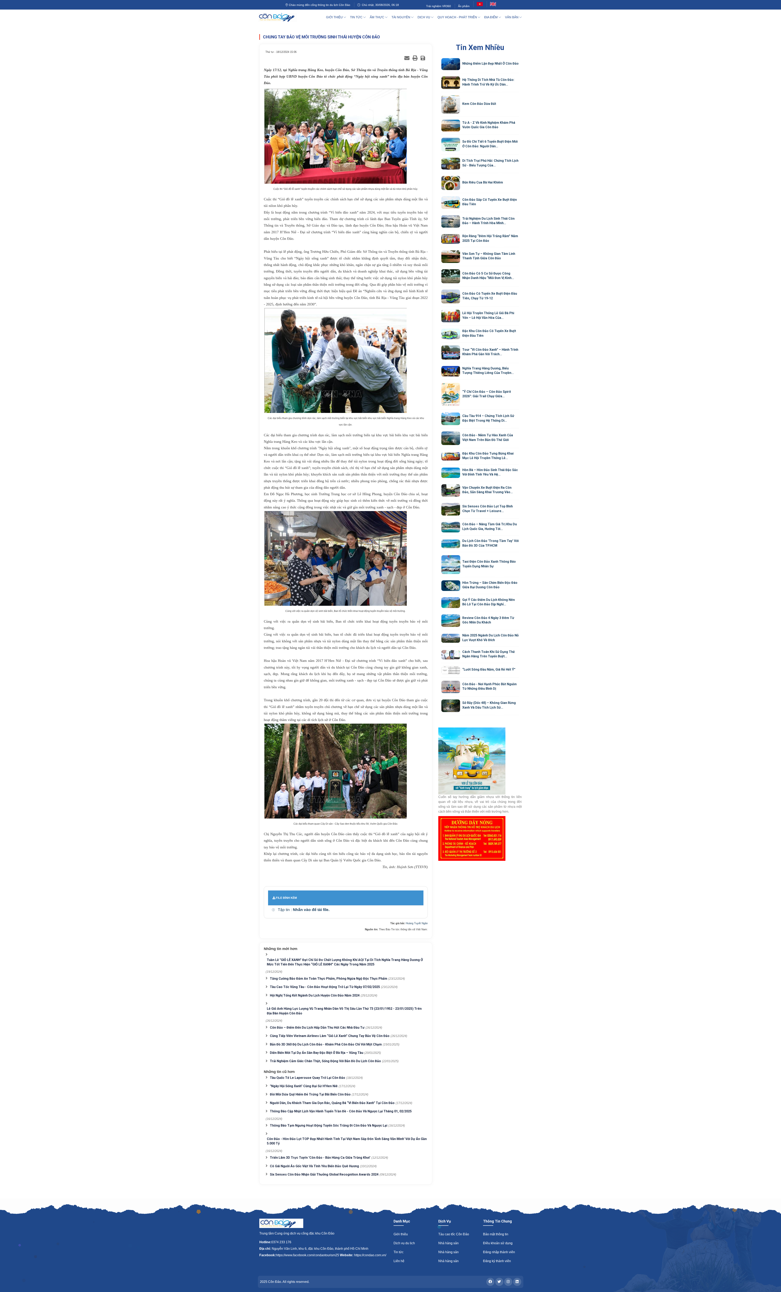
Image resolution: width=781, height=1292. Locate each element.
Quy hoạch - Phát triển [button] (457, 17)
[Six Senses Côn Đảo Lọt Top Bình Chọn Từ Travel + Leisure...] (450, 509)
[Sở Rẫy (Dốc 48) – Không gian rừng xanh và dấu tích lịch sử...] (450, 705)
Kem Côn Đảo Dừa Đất (479, 104)
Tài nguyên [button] (401, 17)
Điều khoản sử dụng (498, 1243)
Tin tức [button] (356, 17)
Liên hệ (399, 1261)
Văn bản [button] (512, 17)
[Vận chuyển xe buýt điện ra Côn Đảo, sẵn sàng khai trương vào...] (450, 490)
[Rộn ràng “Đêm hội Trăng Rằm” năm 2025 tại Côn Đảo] (450, 239)
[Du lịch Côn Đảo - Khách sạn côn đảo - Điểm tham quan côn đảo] (280, 17)
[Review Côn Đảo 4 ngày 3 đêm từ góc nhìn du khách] (450, 620)
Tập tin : (303, 910)
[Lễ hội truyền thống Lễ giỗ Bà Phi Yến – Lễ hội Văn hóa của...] (450, 316)
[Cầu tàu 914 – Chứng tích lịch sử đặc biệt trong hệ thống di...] (450, 419)
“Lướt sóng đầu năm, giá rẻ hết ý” (488, 669)
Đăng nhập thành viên (499, 1252)
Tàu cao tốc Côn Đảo (453, 1234)
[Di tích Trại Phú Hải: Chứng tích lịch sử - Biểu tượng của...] (450, 164)
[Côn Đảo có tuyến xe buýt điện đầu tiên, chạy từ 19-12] (450, 296)
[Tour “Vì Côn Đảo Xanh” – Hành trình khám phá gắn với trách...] (450, 352)
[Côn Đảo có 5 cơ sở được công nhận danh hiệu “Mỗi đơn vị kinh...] (450, 276)
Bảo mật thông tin (495, 1234)
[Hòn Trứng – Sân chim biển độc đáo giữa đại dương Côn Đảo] (450, 585)
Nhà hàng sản (448, 1243)
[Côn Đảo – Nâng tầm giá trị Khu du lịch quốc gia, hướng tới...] (450, 527)
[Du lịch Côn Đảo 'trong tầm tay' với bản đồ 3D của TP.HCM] (450, 544)
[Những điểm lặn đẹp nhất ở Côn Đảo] (450, 64)
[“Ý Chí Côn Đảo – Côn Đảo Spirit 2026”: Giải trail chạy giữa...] (450, 394)
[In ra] (415, 58)
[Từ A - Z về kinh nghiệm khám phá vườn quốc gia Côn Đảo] (450, 125)
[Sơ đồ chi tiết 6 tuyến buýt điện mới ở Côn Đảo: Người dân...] (450, 144)
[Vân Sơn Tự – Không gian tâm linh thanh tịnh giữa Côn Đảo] (450, 256)
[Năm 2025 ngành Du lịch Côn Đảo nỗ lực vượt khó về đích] (450, 638)
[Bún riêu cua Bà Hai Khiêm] (450, 183)
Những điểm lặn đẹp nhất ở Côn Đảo (490, 63)
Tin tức (399, 1252)
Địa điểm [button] (491, 17)
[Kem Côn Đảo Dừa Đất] (450, 104)
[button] (273, 910)
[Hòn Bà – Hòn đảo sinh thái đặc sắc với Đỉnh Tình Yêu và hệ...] (450, 473)
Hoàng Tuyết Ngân (417, 923)
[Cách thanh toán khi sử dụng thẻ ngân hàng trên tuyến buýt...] (450, 655)
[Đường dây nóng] (480, 838)
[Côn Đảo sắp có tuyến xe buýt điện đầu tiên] (450, 202)
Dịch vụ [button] (424, 17)
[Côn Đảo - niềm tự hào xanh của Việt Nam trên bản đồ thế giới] (450, 438)
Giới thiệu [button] (335, 17)
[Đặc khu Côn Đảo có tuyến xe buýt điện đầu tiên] (450, 334)
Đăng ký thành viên (497, 1261)
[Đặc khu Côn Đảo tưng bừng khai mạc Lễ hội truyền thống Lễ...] (450, 456)
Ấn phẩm (464, 6)
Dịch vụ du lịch (404, 1243)
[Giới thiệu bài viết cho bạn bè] (406, 58)
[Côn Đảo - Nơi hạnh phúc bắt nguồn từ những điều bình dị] (450, 687)
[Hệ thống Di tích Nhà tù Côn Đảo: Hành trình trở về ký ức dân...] (450, 82)
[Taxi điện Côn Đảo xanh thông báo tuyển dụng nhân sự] (450, 564)
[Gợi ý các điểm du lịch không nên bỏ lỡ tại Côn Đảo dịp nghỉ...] (450, 602)
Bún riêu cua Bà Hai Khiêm (482, 182)
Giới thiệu (401, 1234)
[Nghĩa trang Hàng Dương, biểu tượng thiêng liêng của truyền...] (450, 371)
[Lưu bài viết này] (423, 58)
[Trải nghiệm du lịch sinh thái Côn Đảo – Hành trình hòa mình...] (450, 221)
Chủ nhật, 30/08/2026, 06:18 (379, 5)
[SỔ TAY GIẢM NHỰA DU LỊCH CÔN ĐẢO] (480, 761)
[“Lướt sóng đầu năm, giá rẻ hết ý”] (450, 670)
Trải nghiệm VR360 (438, 6)
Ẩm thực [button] (377, 17)
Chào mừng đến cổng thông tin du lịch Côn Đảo (319, 5)
